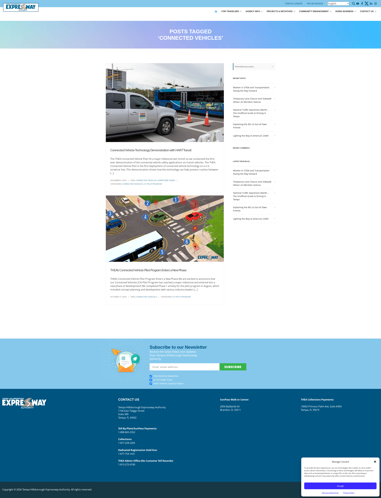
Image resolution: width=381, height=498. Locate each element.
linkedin (371, 4)
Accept (340, 485)
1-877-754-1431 (126, 453)
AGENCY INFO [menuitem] (253, 11)
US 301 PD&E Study (162, 379)
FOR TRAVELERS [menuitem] (230, 11)
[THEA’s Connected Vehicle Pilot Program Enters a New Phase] (165, 229)
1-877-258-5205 (126, 443)
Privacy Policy (348, 492)
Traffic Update (294, 3)
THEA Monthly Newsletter (166, 376)
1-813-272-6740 (126, 464)
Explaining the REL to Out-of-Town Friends (250, 126)
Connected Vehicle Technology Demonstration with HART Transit (150, 150)
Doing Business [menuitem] (344, 11)
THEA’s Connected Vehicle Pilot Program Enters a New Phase (148, 270)
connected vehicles (146, 180)
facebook (362, 4)
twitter (366, 4)
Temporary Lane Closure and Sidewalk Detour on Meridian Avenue (252, 100)
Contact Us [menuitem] (367, 11)
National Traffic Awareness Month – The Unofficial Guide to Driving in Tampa (251, 113)
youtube (357, 4)
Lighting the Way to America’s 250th (251, 135)
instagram (375, 4)
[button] (375, 461)
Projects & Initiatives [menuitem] (279, 11)
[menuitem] (216, 12)
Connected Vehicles (132, 184)
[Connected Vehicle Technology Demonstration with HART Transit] (165, 103)
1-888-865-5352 (126, 432)
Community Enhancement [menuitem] (314, 11)
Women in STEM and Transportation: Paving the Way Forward (251, 89)
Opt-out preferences (330, 492)
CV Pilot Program (153, 184)
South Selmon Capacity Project (168, 383)
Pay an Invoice (315, 3)
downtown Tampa (166, 180)
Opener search (353, 3)
